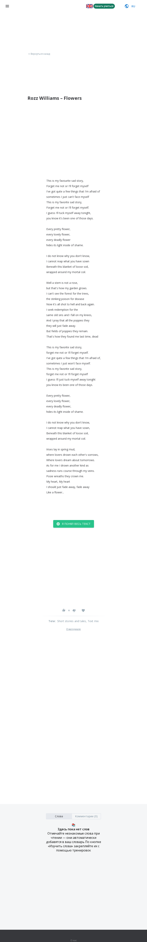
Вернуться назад (40, 54)
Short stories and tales (71, 621)
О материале (73, 629)
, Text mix (92, 621)
